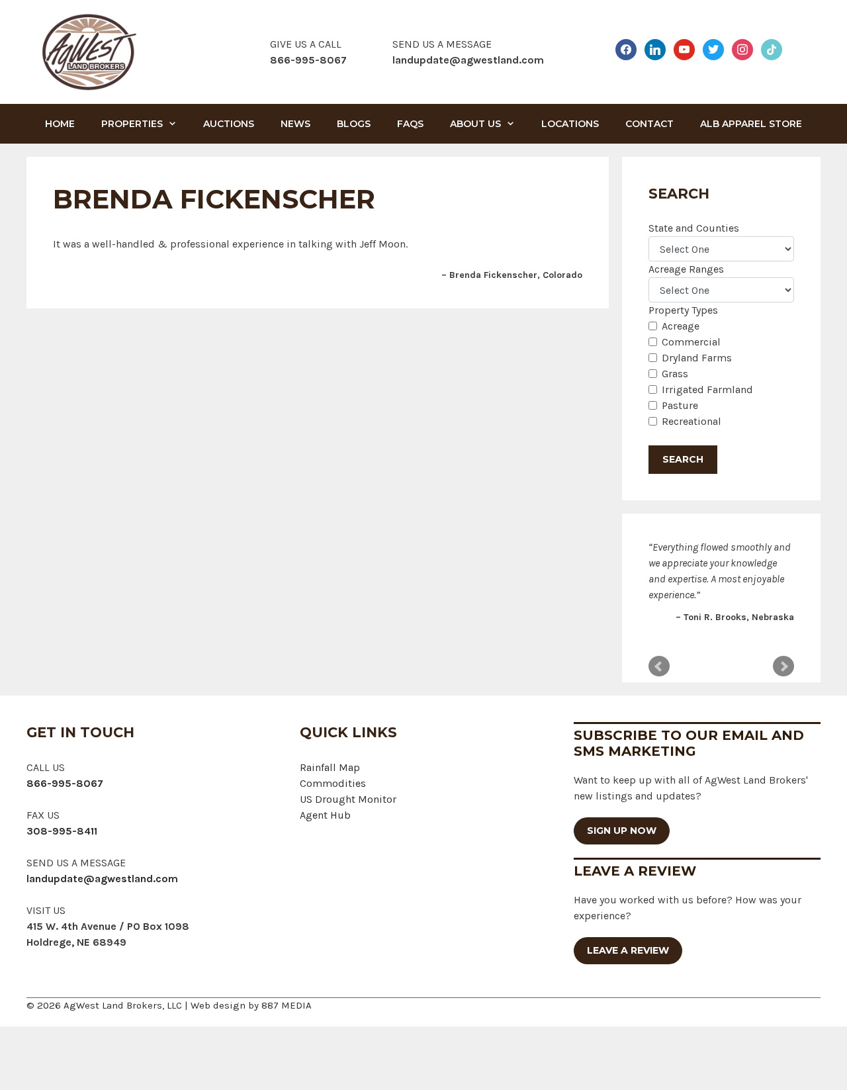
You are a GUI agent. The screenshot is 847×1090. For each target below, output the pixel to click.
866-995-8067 (64, 783)
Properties (132, 124)
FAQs (410, 124)
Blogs (354, 124)
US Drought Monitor (348, 799)
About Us (475, 124)
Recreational (691, 421)
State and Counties (693, 228)
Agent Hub (325, 815)
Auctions (228, 124)
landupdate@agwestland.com (468, 60)
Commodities (333, 783)
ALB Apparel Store (751, 124)
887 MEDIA (286, 1005)
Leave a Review (628, 950)
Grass (675, 373)
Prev (659, 666)
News (295, 124)
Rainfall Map (330, 767)
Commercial (691, 342)
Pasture (680, 405)
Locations (570, 124)
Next (783, 666)
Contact (649, 124)
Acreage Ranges (686, 269)
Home (60, 124)
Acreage (680, 326)
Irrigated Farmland (707, 389)
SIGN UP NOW (621, 831)
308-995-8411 (61, 831)
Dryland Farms (697, 357)
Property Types (683, 310)
